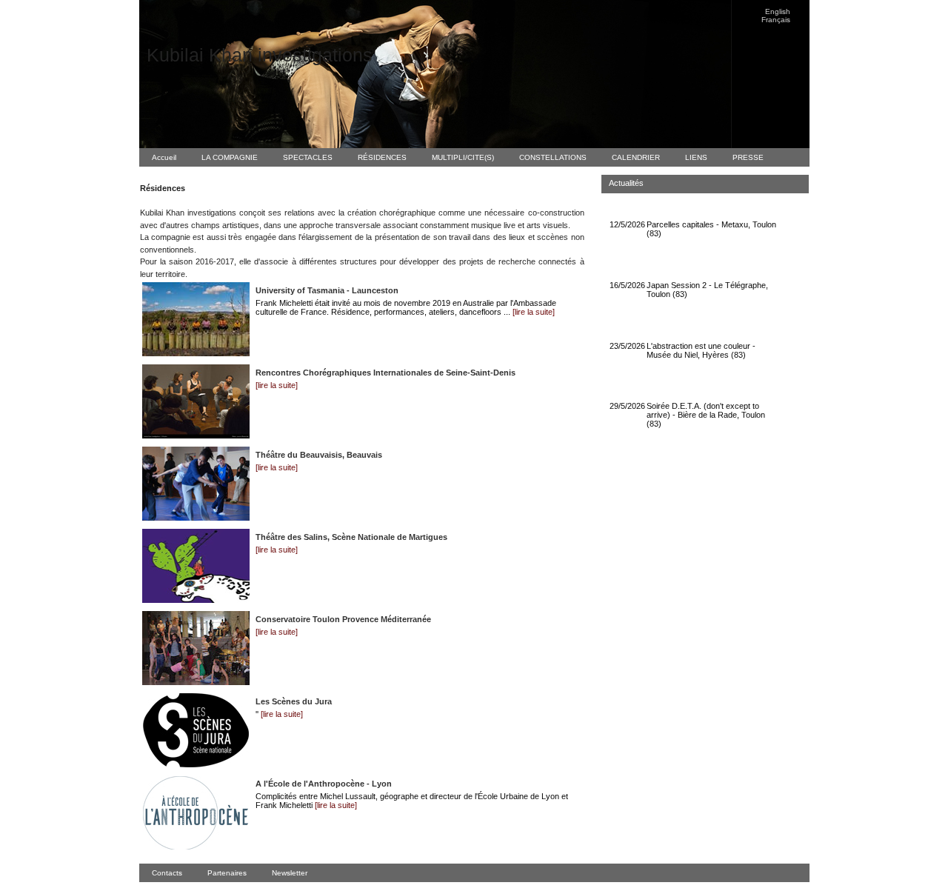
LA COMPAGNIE (229, 157)
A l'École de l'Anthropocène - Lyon (324, 783)
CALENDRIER (636, 157)
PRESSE (748, 157)
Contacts (167, 873)
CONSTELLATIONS (553, 157)
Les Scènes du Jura (294, 701)
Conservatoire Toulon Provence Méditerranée (343, 619)
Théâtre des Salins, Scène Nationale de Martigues (351, 537)
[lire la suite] (534, 311)
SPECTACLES (308, 157)
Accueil (164, 157)
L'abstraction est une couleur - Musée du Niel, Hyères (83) (701, 350)
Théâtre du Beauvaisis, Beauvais (319, 454)
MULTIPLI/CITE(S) (463, 157)
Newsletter (289, 873)
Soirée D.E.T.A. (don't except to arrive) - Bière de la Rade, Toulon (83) (706, 414)
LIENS (696, 157)
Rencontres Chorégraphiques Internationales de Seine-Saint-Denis (385, 372)
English (777, 11)
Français (775, 20)
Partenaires (227, 873)
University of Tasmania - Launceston (327, 290)
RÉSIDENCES (382, 157)
